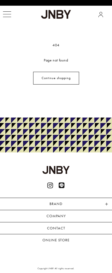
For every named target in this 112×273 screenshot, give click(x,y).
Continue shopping (56, 78)
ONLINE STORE (56, 240)
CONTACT (56, 228)
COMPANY (56, 215)
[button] (6, 14)
